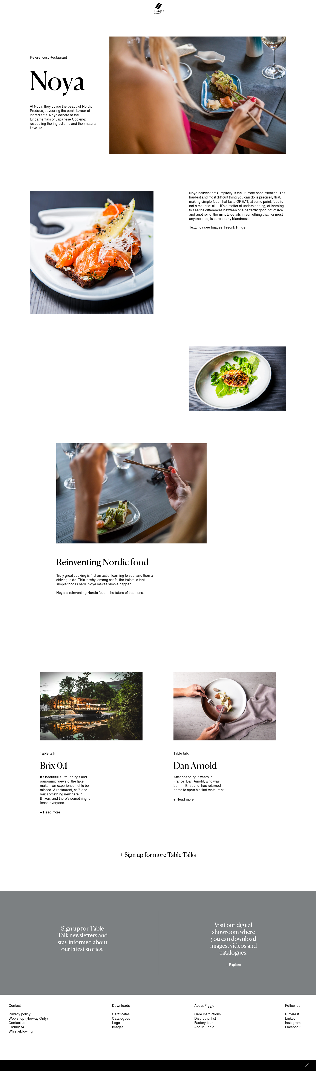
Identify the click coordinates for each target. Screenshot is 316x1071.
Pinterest (292, 1014)
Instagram (293, 1022)
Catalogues (121, 1018)
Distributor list (205, 1018)
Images (117, 1027)
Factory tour (203, 1022)
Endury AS (17, 1027)
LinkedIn (292, 1018)
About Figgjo (204, 1027)
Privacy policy (20, 1014)
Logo (116, 1022)
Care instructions (207, 1014)
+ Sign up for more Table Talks (158, 855)
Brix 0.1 (53, 765)
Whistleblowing (21, 1031)
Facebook (293, 1027)
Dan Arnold (195, 765)
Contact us (17, 1022)
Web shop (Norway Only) (28, 1018)
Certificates (121, 1014)
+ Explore (233, 964)
